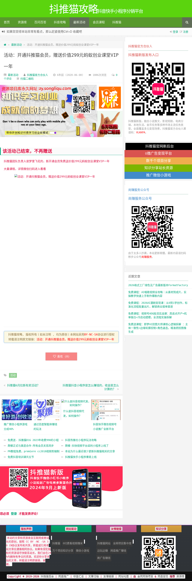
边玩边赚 (102, 550)
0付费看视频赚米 (73, 543)
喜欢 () (63, 356)
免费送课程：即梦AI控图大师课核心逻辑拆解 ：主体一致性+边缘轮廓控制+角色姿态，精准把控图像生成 (158, 328)
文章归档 (93, 576)
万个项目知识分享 (62, 550)
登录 (175, 31)
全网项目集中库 (122, 543)
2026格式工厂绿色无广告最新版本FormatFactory (158, 285)
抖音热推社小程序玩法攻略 (81, 440)
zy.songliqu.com (49, 32)
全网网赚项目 (145, 576)
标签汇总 (78, 576)
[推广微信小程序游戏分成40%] (17, 409)
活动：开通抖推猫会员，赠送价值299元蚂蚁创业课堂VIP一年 (75, 339)
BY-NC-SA (91, 334)
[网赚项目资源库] (61, 111)
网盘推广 (63, 576)
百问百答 (40, 22)
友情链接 (108, 576)
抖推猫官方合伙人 (37, 74)
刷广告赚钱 (103, 557)
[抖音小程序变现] (61, 487)
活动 (13, 375)
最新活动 (79, 22)
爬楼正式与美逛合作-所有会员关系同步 (31, 445)
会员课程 (99, 22)
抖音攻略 (60, 22)
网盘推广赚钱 (118, 550)
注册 (185, 31)
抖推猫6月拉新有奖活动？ (23, 385)
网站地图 (123, 576)
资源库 (22, 22)
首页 (7, 22)
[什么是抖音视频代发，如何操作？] (76, 403)
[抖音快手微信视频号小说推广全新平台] (106, 409)
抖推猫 (116, 22)
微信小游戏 (82, 550)
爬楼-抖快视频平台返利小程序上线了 (87, 445)
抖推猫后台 (47, 576)
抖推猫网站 (103, 543)
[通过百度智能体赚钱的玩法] (47, 409)
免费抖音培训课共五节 (21, 456)
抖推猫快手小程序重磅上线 (81, 456)
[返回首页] (5, 44)
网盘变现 (163, 576)
